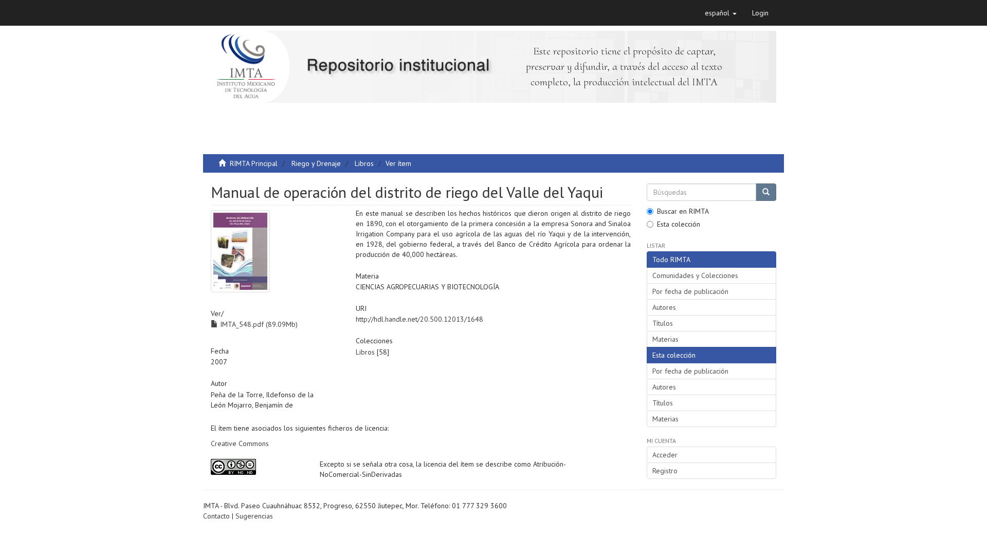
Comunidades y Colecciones (695, 275)
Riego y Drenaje (316, 163)
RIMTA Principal (254, 163)
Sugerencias (254, 516)
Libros (364, 163)
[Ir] (766, 192)
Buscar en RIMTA (683, 211)
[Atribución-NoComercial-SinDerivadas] (257, 467)
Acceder (665, 454)
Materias (665, 339)
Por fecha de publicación (690, 291)
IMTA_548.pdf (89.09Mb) (258, 324)
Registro (665, 470)
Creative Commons (240, 443)
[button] (720, 13)
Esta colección (678, 224)
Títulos (662, 323)
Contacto (216, 516)
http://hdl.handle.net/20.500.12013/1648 (419, 319)
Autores (664, 307)
